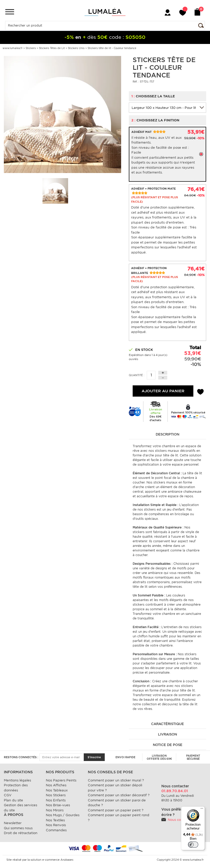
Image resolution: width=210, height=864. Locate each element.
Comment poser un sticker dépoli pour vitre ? (115, 787)
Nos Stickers (56, 795)
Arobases (66, 859)
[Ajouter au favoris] (200, 391)
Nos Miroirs (55, 810)
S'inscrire (94, 757)
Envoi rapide (125, 757)
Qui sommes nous (18, 828)
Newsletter (13, 823)
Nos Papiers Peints (61, 780)
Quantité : (136, 375)
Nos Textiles (55, 820)
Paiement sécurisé (193, 757)
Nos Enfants (56, 800)
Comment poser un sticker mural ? (116, 780)
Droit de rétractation (20, 833)
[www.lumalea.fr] (105, 12)
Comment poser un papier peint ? (115, 810)
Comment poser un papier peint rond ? (118, 817)
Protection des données (16, 787)
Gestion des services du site (20, 807)
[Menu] (9, 11)
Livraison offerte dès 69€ (159, 757)
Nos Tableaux (57, 790)
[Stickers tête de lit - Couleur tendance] (62, 114)
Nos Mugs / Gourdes (62, 815)
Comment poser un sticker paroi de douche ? (117, 802)
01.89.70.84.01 (174, 791)
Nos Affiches (56, 785)
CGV (8, 795)
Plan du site (13, 800)
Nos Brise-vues (58, 805)
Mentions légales (17, 780)
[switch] (193, 845)
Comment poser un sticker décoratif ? (119, 795)
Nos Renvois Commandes (56, 827)
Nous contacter (180, 820)
